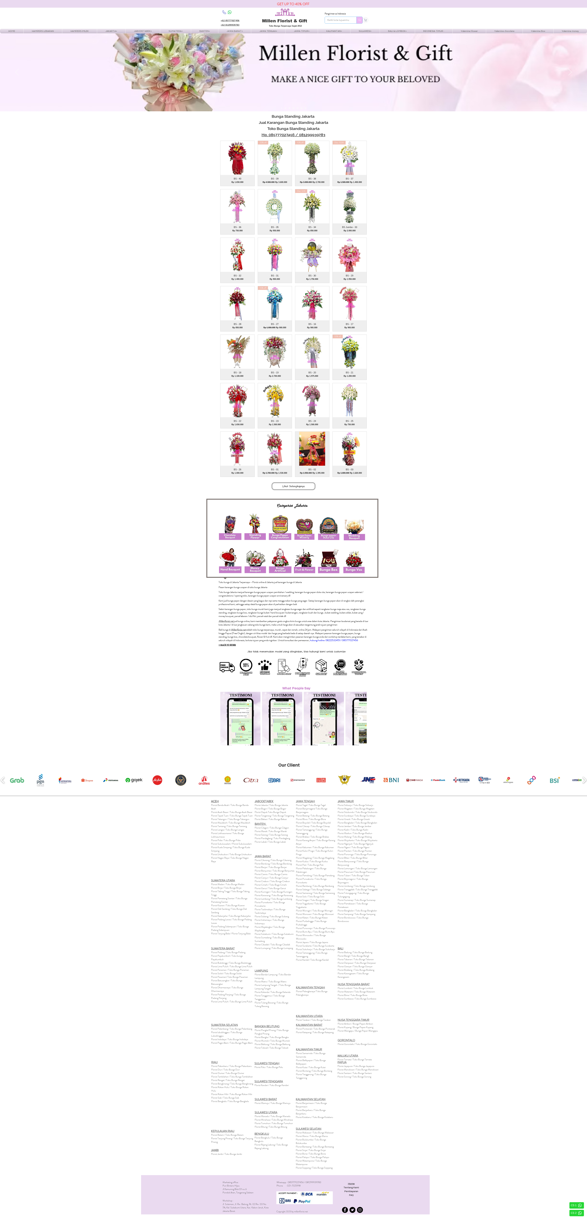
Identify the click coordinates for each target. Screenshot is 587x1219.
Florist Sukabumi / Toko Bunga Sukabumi (274, 934)
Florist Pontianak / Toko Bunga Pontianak (315, 1028)
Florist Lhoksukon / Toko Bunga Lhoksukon (231, 854)
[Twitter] (352, 1210)
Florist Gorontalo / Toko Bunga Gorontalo (357, 1044)
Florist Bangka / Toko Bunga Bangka (272, 1037)
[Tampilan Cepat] (237, 158)
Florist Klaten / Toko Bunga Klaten (312, 917)
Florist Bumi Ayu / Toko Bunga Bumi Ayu (315, 931)
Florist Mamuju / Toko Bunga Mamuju (272, 1103)
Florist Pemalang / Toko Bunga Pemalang (315, 875)
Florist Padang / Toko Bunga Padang (228, 952)
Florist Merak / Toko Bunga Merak (271, 831)
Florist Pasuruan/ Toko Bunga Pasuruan (356, 872)
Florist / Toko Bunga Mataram (356, 991)
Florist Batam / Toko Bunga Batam (227, 1135)
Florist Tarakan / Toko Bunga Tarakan (313, 1020)
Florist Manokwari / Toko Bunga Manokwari (358, 1069)
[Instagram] (360, 1210)
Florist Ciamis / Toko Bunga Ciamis (271, 874)
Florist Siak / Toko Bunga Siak (225, 1097)
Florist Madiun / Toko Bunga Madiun (355, 833)
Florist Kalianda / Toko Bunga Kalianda (272, 992)
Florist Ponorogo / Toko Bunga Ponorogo (357, 854)
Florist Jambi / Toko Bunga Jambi (226, 1154)
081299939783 (313, 1182)
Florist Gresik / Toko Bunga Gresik (354, 819)
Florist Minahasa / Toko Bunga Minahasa (274, 1119)
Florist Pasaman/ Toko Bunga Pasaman (229, 977)
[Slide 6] (301, 108)
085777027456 (296, 1182)
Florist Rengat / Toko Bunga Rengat (228, 1080)
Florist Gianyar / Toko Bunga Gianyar (355, 966)
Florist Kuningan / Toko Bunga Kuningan (273, 891)
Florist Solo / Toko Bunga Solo (310, 896)
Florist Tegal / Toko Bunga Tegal (311, 805)
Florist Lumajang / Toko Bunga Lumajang (274, 948)
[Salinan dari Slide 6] (305, 108)
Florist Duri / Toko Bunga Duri (225, 1069)
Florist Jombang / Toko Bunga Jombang (356, 886)
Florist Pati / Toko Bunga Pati (309, 865)
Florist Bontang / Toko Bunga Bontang (314, 1071)
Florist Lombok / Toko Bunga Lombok (355, 988)
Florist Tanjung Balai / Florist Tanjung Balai (231, 933)
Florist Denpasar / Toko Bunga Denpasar (357, 963)
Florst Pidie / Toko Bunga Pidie (225, 840)
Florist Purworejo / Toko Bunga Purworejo (315, 928)
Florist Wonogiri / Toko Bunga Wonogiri (314, 910)
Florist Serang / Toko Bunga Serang (271, 834)
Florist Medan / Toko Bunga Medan (227, 884)
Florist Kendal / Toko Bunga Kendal (312, 960)
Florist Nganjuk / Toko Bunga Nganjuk (355, 843)
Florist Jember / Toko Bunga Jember (354, 826)
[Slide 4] (293, 108)
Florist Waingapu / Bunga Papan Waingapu (358, 1030)
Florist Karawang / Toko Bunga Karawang (274, 895)
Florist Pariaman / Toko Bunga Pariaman (230, 970)
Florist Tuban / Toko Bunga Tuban (353, 875)
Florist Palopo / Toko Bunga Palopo (312, 1157)
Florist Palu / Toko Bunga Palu (269, 1067)
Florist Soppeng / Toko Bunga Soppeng (314, 1167)
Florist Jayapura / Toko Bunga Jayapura (356, 1066)
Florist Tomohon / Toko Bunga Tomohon (274, 1123)
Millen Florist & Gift (284, 20)
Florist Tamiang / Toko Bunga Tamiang (229, 826)
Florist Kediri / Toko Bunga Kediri (353, 829)
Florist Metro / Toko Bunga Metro (270, 981)
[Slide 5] (297, 108)
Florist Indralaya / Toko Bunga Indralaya (230, 1039)
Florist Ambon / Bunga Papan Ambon (355, 1023)
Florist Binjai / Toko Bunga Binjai (226, 888)
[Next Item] (360, 719)
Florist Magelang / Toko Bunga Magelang (315, 858)
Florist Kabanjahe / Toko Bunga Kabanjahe (231, 916)
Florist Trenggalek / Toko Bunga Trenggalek (358, 889)
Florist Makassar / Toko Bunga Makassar (315, 1132)
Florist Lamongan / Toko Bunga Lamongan (357, 868)
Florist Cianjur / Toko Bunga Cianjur (271, 877)
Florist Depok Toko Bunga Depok (270, 812)
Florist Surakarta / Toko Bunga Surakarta (315, 945)
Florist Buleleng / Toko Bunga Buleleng (356, 970)
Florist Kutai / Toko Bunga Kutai (311, 1067)
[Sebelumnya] (17, 72)
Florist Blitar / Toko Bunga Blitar (353, 858)
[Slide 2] (285, 108)
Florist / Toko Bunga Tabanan (356, 959)
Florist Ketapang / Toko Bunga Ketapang (315, 1032)
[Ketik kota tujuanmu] (359, 20)
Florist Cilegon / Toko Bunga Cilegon (272, 827)
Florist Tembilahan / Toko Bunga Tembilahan (232, 1076)
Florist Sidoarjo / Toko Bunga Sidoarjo (355, 805)
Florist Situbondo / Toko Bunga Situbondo (357, 812)
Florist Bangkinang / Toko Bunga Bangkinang (232, 1083)
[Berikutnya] (570, 72)
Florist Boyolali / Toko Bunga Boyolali (313, 822)
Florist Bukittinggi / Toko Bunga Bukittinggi (231, 963)
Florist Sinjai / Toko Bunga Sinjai (311, 1150)
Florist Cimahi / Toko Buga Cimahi (271, 884)
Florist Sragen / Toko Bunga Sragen (312, 900)
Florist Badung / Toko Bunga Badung (355, 952)
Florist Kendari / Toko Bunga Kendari (272, 1085)
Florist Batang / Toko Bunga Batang (312, 815)
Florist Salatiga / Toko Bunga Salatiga (313, 889)
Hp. (265, 134)
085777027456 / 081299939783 (297, 134)
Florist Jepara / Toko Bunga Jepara (312, 942)
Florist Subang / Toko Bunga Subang (272, 916)
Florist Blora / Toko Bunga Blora (311, 819)
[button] (79, 31)
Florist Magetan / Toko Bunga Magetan (356, 808)
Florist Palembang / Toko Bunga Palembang (231, 1028)
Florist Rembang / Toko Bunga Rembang (315, 886)
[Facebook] (345, 1210)
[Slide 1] (281, 108)
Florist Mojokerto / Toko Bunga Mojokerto (357, 840)
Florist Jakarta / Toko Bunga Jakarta (271, 805)
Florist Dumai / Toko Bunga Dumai (227, 1073)
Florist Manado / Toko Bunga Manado (272, 1116)
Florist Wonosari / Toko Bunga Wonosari (315, 914)
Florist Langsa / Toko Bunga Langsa (227, 829)
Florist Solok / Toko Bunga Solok (226, 973)
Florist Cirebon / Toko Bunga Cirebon (272, 881)
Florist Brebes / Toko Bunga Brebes (312, 836)
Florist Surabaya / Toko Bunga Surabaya (356, 815)
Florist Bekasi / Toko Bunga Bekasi (271, 819)
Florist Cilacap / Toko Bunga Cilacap (313, 826)
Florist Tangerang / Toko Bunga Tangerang (274, 815)
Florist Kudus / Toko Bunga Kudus (312, 861)
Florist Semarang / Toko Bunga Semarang (315, 893)
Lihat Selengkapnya (293, 486)
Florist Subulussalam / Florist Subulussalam (231, 843)
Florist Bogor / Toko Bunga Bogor (270, 808)
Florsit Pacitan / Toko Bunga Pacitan (355, 851)
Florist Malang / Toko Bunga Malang (355, 836)
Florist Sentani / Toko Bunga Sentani (355, 1073)
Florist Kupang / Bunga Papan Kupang (355, 1027)
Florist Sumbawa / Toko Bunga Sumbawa (357, 998)
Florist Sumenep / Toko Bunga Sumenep (357, 900)
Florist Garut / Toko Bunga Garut (270, 888)
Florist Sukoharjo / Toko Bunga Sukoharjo (315, 949)
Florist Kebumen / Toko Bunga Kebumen (315, 847)
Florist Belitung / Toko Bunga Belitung (272, 1044)
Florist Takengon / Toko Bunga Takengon (230, 819)
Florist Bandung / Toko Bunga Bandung (273, 863)
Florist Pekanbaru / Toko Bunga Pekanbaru (231, 1066)
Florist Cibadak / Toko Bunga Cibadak (272, 944)
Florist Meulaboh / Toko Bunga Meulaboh (230, 822)
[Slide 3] (289, 108)
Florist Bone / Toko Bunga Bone (311, 1153)
